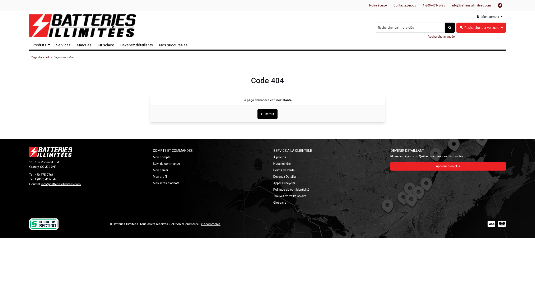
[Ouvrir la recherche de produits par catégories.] (481, 28)
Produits (39, 45)
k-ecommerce (210, 224)
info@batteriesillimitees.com (471, 5)
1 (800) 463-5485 (46, 179)
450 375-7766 (44, 175)
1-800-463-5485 (434, 5)
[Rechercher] (450, 28)
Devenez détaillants (136, 45)
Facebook (500, 5)
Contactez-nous (405, 5)
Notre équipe (378, 5)
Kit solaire (106, 45)
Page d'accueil (40, 57)
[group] (481, 28)
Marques (84, 45)
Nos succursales (173, 45)
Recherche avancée (441, 36)
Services (63, 45)
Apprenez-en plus (448, 166)
